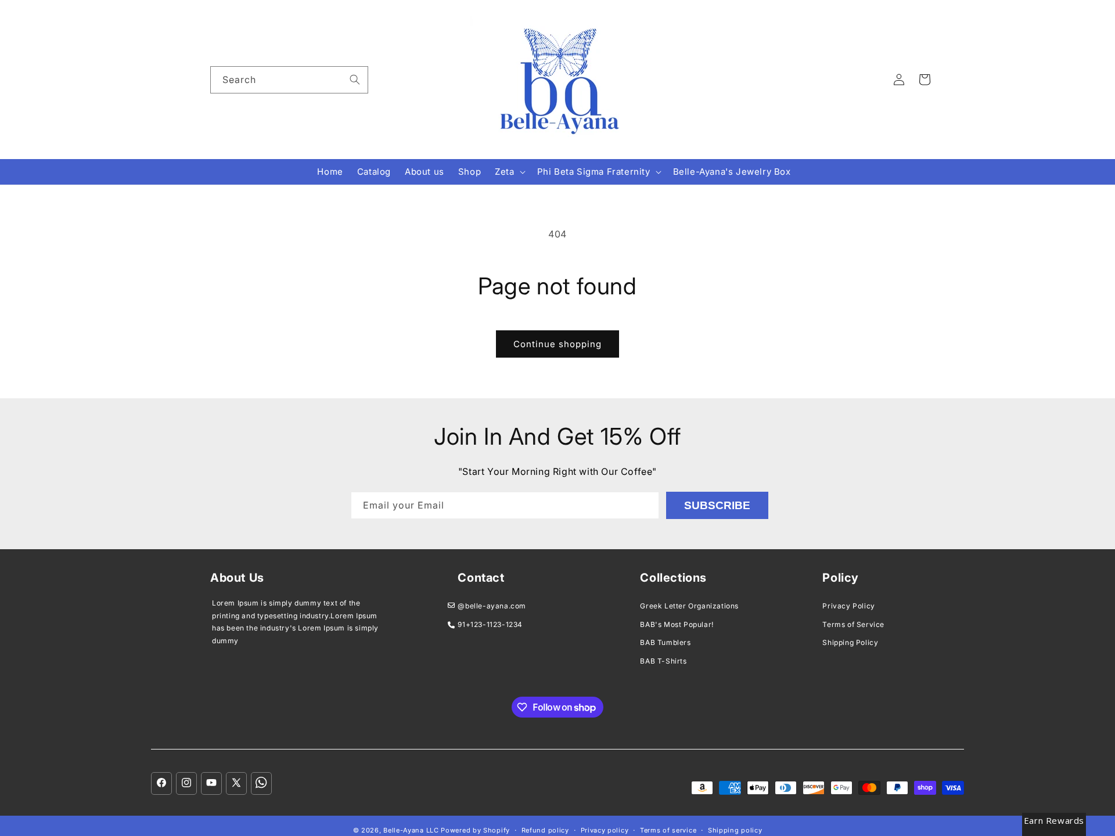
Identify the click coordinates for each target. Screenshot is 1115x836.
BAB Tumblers (665, 642)
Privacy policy (605, 830)
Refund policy (545, 830)
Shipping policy (735, 830)
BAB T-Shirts (663, 661)
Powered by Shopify (475, 830)
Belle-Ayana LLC (411, 830)
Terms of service (668, 830)
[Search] (355, 79)
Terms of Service (853, 624)
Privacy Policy (848, 605)
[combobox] (289, 80)
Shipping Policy (850, 642)
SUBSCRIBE (717, 505)
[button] (509, 172)
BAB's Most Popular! (676, 624)
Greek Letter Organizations (689, 605)
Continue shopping (557, 343)
